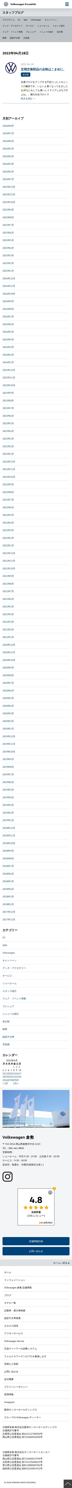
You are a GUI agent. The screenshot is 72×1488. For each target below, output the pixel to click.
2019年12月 (9, 736)
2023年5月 (8, 423)
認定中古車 (15, 37)
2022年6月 (8, 507)
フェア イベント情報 (13, 31)
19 (6, 1076)
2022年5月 (8, 514)
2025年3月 (8, 255)
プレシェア (31, 31)
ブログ (7, 1295)
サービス (30, 25)
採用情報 (9, 1394)
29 (14, 1080)
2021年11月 (9, 560)
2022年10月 (9, 476)
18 (4, 1076)
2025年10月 (9, 202)
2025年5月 (8, 240)
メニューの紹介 (46, 31)
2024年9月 (8, 301)
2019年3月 (8, 804)
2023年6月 (8, 415)
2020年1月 (8, 728)
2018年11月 (9, 835)
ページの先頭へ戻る (68, 1484)
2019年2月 (8, 812)
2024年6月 (8, 324)
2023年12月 (9, 370)
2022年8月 (8, 492)
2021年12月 (9, 553)
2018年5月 (8, 881)
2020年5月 (8, 698)
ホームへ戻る (60, 1262)
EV (19, 19)
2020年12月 (9, 644)
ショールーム (43, 25)
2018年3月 (8, 896)
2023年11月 (9, 377)
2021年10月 (9, 568)
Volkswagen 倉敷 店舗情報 (18, 1287)
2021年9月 (8, 576)
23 (17, 1076)
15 (14, 1073)
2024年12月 (9, 278)
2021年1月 (8, 637)
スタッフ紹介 (59, 25)
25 (4, 1080)
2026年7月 (8, 133)
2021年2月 (8, 629)
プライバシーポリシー (16, 1386)
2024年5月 (8, 331)
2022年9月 (8, 484)
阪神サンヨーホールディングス (20, 1409)
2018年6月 (8, 873)
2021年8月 (8, 583)
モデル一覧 (10, 1302)
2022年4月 (8, 522)
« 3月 (5, 1083)
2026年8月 (8, 125)
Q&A (25, 19)
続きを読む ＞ (28, 98)
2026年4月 (8, 156)
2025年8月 (8, 217)
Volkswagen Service (14, 1341)
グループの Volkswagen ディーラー (22, 1417)
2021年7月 (8, 591)
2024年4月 (8, 339)
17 (20, 1073)
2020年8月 (8, 675)
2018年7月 (8, 866)
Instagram (9, 1402)
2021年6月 (8, 599)
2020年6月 (8, 690)
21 (12, 1076)
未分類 (60, 31)
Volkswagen (36, 19)
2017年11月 (9, 919)
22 (14, 1076)
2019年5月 (8, 789)
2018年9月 (8, 850)
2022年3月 (8, 530)
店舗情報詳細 (36, 1241)
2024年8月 (8, 308)
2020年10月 (9, 660)
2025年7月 (8, 224)
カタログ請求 (11, 1325)
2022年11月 (9, 469)
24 (20, 1076)
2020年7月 (8, 682)
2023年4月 (8, 431)
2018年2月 (8, 904)
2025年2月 (8, 263)
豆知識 (26, 37)
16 (17, 1073)
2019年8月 (8, 766)
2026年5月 (8, 148)
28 (12, 1080)
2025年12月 (9, 186)
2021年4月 (8, 614)
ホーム (7, 1272)
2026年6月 (8, 141)
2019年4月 (8, 797)
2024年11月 (9, 286)
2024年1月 (8, 362)
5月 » (16, 1083)
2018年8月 (8, 858)
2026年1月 (8, 179)
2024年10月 (9, 293)
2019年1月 (8, 820)
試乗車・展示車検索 (14, 1310)
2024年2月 (8, 354)
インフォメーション (14, 1280)
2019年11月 (9, 743)
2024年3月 (8, 347)
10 (20, 1070)
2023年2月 (8, 446)
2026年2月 (8, 171)
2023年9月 (8, 392)
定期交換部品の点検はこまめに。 (43, 69)
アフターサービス (13, 1333)
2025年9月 (8, 209)
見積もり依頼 (11, 1363)
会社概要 (9, 1379)
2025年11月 (9, 194)
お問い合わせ (36, 1251)
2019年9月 (8, 759)
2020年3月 (8, 713)
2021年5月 (8, 606)
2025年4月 (8, 247)
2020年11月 (9, 652)
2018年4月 (8, 889)
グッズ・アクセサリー (13, 25)
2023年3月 (8, 438)
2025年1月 (8, 270)
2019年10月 (9, 751)
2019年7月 (8, 774)
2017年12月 (9, 911)
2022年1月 (8, 545)
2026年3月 (8, 163)
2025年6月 (8, 232)
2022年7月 (8, 499)
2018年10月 (9, 843)
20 (9, 1076)
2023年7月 (8, 408)
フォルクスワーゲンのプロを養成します (25, 1356)
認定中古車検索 (12, 1318)
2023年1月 (8, 453)
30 (17, 1080)
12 (6, 1073)
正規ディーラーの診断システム (20, 1348)
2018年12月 (9, 827)
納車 (5, 37)
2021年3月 (8, 621)
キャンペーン (51, 19)
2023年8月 (8, 400)
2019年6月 (8, 782)
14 (12, 1073)
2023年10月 (9, 385)
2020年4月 (8, 705)
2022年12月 (9, 461)
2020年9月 (8, 667)
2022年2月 (8, 537)
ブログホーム (9, 19)
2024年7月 (8, 316)
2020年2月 (8, 721)
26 (6, 1080)
